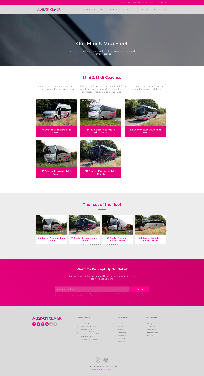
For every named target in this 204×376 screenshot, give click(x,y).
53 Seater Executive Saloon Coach (117, 239)
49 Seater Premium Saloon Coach (84, 239)
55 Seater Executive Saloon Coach (150, 239)
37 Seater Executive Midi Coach (100, 172)
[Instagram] (165, 2)
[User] (51, 324)
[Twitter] (162, 2)
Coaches (88, 9)
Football (113, 9)
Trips (101, 9)
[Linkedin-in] (47, 324)
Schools (128, 9)
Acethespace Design (105, 369)
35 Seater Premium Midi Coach (56, 172)
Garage (142, 9)
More (155, 9)
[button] (83, 244)
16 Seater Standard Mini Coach (56, 131)
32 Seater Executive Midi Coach (145, 131)
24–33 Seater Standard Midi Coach (100, 131)
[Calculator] (55, 324)
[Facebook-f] (158, 2)
